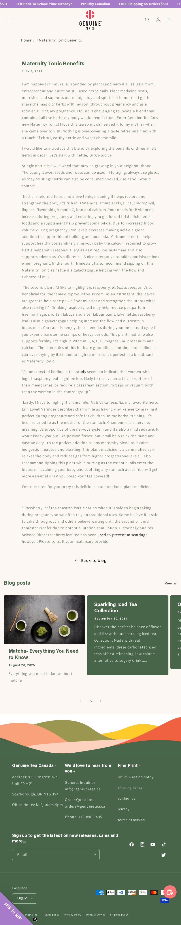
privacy (123, 809)
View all (171, 583)
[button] (10, 20)
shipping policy (130, 788)
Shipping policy (119, 915)
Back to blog (94, 561)
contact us (127, 799)
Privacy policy (72, 915)
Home (26, 40)
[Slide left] (80, 701)
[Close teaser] (35, 919)
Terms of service (95, 915)
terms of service (131, 820)
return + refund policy (135, 777)
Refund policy (51, 915)
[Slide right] (101, 701)
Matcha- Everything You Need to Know (44, 654)
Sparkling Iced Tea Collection (115, 608)
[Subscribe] (94, 855)
